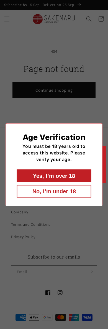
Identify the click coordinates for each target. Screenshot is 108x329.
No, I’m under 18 (54, 191)
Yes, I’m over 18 (54, 176)
